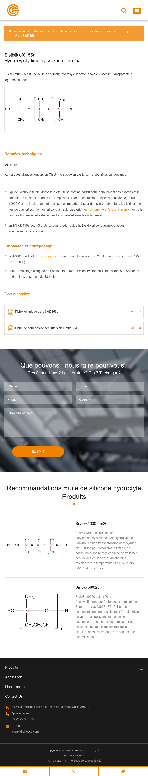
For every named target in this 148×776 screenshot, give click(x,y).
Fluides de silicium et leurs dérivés (67, 31)
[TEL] (74, 771)
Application (13, 677)
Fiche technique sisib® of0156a (36, 311)
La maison (19, 31)
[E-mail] (24, 771)
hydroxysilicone (47, 256)
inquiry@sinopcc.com (25, 731)
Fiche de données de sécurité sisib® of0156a (46, 328)
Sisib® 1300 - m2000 (94, 523)
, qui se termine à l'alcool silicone (106, 209)
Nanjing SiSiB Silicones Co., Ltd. (81, 750)
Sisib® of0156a (25, 35)
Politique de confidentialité (85, 760)
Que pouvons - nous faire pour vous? (74, 365)
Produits (35, 31)
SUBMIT (38, 451)
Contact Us (14, 696)
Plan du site (54, 760)
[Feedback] (123, 771)
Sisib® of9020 (87, 587)
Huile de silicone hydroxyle (112, 31)
